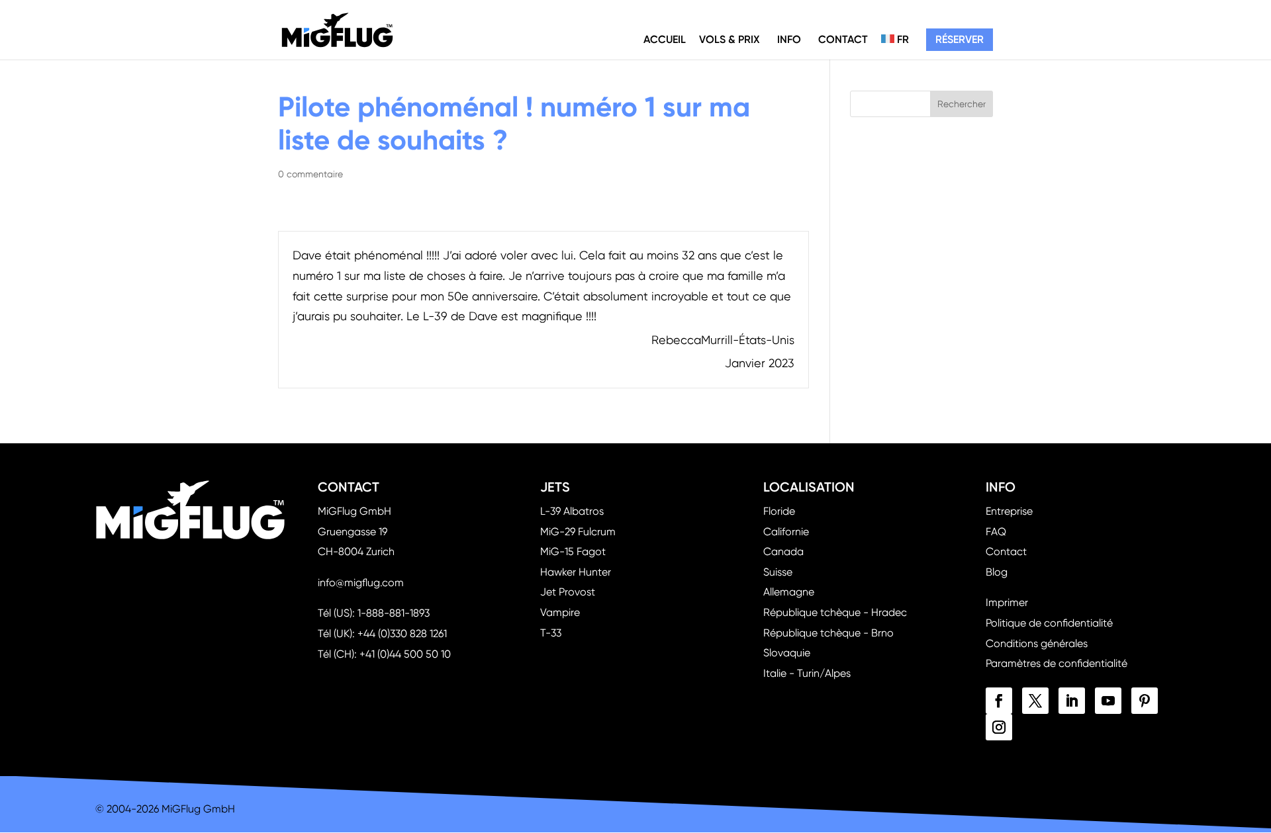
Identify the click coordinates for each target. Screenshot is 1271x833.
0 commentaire (310, 174)
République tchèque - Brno (828, 633)
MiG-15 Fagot (573, 551)
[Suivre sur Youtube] (1108, 700)
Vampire (560, 612)
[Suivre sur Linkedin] (1072, 700)
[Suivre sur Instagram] (999, 727)
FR (901, 39)
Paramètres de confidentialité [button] (1056, 663)
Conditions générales (1037, 643)
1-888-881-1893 (393, 613)
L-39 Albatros (572, 511)
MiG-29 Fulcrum (578, 531)
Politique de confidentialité (1049, 623)
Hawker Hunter (575, 572)
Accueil (664, 39)
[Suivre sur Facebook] (999, 700)
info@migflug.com (361, 582)
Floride (779, 511)
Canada (783, 551)
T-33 (550, 633)
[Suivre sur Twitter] (1035, 700)
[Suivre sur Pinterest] (1144, 700)
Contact (843, 39)
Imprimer (1007, 602)
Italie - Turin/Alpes (807, 673)
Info (789, 39)
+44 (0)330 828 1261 (402, 633)
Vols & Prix (729, 39)
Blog (997, 572)
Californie (786, 531)
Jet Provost (567, 592)
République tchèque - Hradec (835, 612)
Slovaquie (786, 652)
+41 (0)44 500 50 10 (405, 654)
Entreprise (1009, 511)
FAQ (996, 531)
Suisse (777, 572)
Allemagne (788, 592)
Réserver (959, 39)
